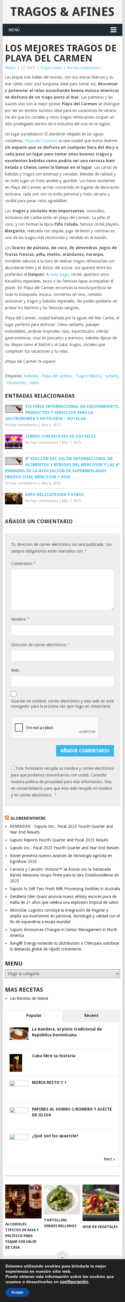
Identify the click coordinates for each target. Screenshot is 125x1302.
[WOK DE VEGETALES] (101, 1203)
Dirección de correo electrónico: (40, 644)
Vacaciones (16, 382)
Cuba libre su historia (53, 1055)
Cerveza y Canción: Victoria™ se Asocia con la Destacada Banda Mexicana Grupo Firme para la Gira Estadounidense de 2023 (64, 875)
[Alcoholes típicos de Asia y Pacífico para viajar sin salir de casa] (23, 1201)
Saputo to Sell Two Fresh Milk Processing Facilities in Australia (65, 888)
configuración (74, 1281)
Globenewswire (28, 818)
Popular (34, 1015)
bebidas (31, 376)
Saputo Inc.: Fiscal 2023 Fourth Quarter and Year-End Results (64, 847)
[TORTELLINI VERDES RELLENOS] (62, 1199)
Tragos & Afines (62, 12)
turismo (111, 376)
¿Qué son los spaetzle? (55, 1135)
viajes (34, 382)
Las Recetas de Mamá (29, 998)
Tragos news (51, 68)
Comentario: (23, 563)
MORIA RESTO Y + (49, 1082)
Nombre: (20, 619)
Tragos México (88, 376)
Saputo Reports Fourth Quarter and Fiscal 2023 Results (59, 840)
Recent (91, 1015)
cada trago (59, 274)
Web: (15, 670)
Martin (10, 68)
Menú (14, 30)
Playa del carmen (57, 376)
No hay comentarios (84, 68)
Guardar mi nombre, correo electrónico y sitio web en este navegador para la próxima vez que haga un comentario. (62, 704)
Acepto (17, 1292)
